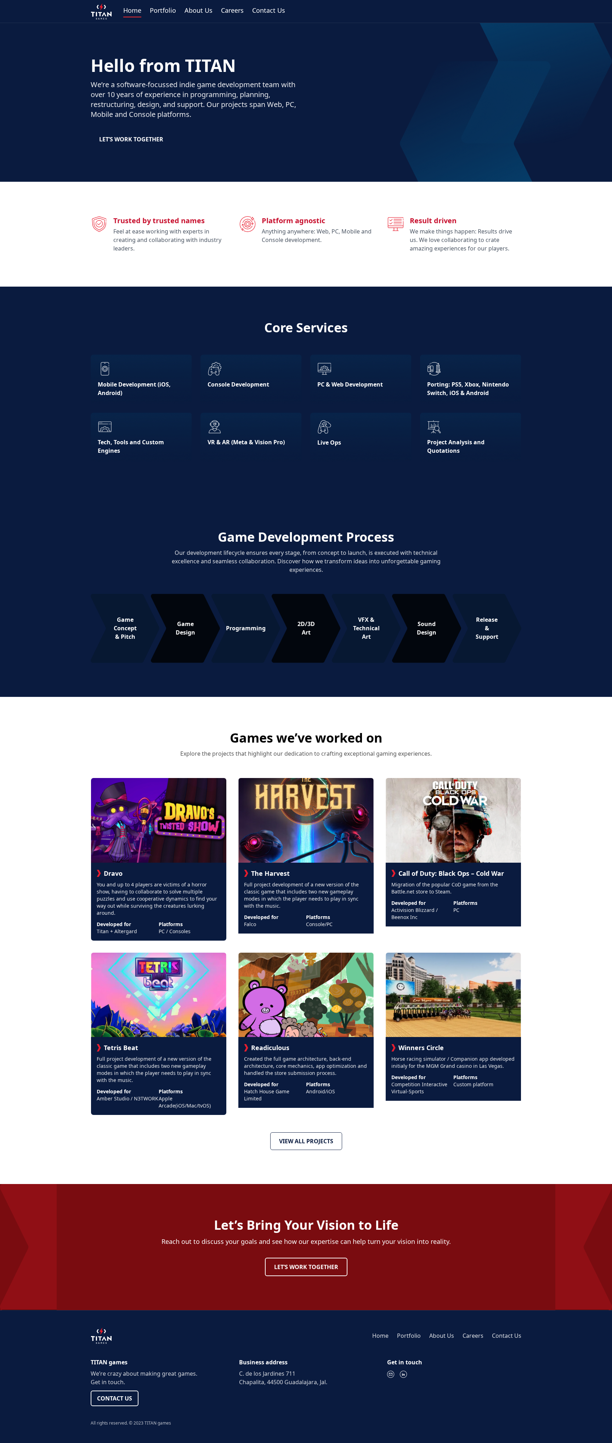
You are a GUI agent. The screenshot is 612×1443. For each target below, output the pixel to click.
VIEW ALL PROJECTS (306, 1141)
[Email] (390, 1374)
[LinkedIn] (403, 1374)
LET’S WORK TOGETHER (131, 139)
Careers (232, 10)
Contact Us (268, 10)
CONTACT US (114, 1398)
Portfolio (163, 10)
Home (132, 10)
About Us (198, 10)
